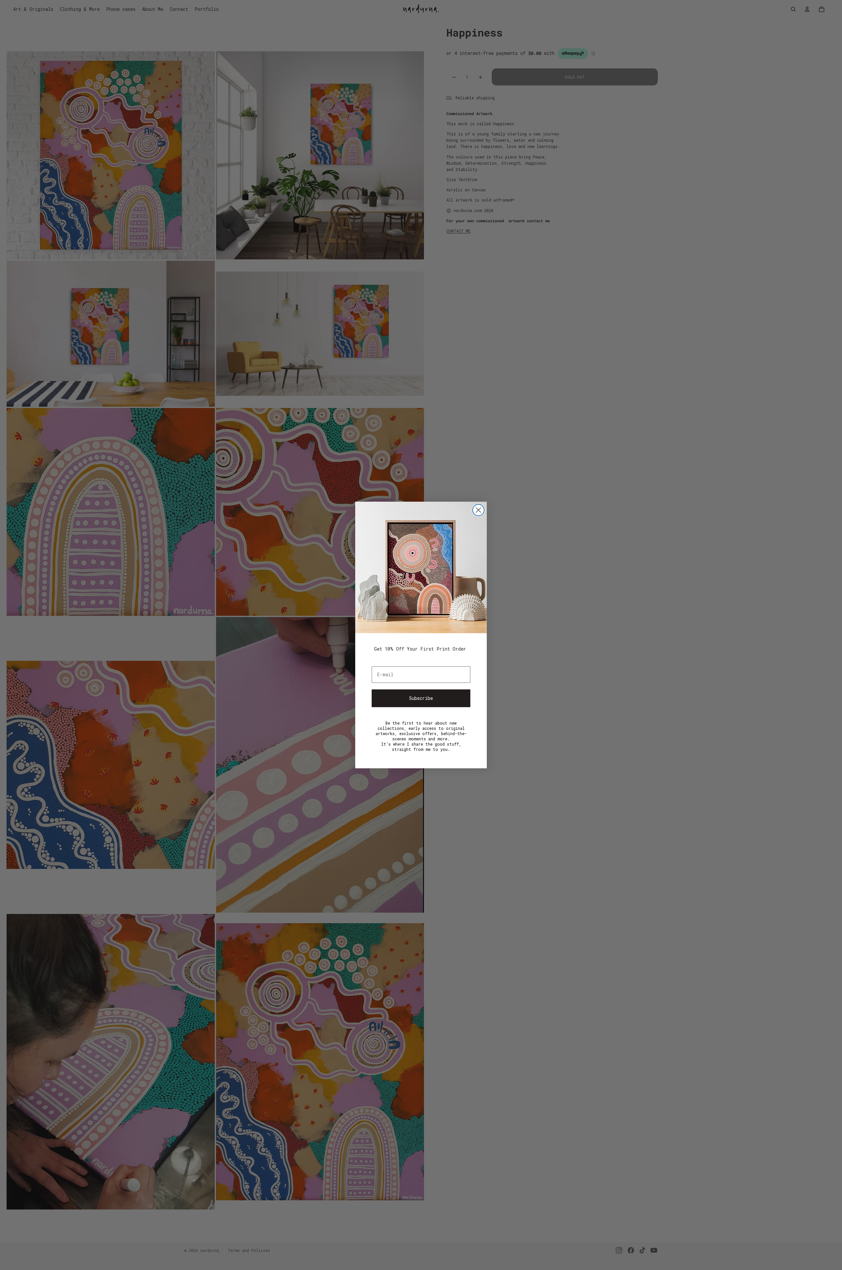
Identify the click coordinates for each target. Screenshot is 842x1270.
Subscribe (421, 698)
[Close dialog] (478, 510)
